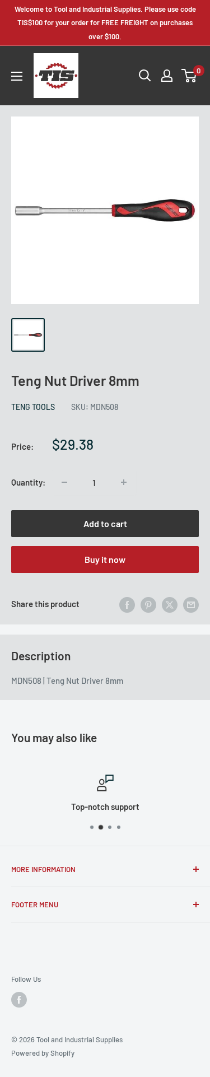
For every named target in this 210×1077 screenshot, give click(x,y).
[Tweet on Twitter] (170, 603)
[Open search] (145, 75)
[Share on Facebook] (127, 603)
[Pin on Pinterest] (148, 603)
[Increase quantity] (124, 482)
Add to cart (105, 523)
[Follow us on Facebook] (19, 1000)
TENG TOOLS (33, 407)
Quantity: (28, 482)
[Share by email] (191, 603)
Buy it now (105, 559)
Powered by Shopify (42, 1052)
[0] (190, 75)
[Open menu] (16, 76)
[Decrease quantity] (64, 482)
